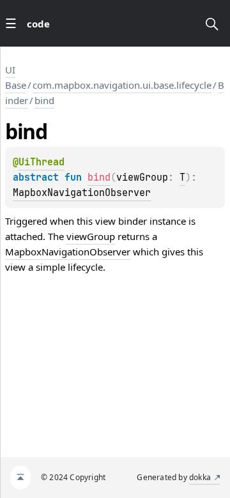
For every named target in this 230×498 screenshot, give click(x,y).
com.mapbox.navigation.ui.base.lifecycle (122, 85)
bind (44, 100)
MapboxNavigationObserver (82, 192)
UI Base (15, 77)
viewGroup (90, 236)
